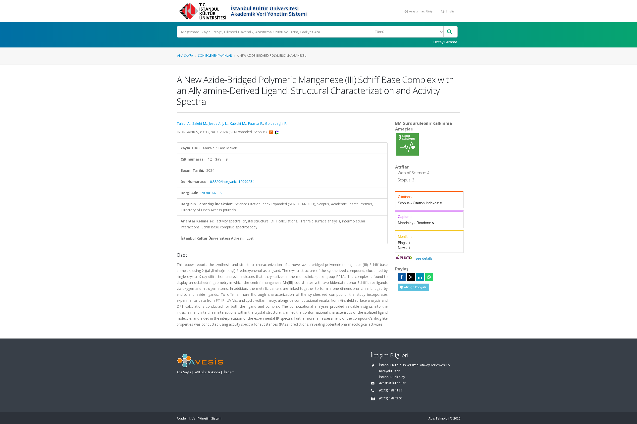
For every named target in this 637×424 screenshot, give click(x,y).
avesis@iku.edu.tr (392, 383)
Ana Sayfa (185, 55)
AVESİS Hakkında (207, 372)
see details (424, 258)
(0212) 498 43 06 (390, 398)
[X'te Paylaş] (411, 277)
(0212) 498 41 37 (390, 390)
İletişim (229, 372)
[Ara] (449, 32)
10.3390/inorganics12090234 (231, 181)
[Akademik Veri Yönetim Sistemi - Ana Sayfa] (203, 11)
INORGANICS (211, 192)
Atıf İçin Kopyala (414, 287)
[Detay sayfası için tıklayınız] (407, 144)
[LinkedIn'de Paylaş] (420, 277)
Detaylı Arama (445, 41)
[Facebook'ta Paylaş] (402, 277)
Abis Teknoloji (438, 418)
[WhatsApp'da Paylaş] (429, 277)
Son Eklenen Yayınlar (215, 55)
